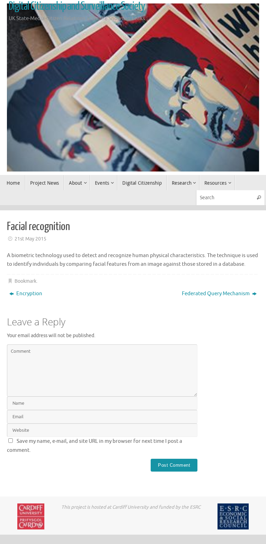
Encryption (28, 293)
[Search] (258, 197)
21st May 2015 (30, 239)
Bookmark (25, 281)
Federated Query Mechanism (216, 293)
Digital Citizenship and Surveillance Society (77, 6)
